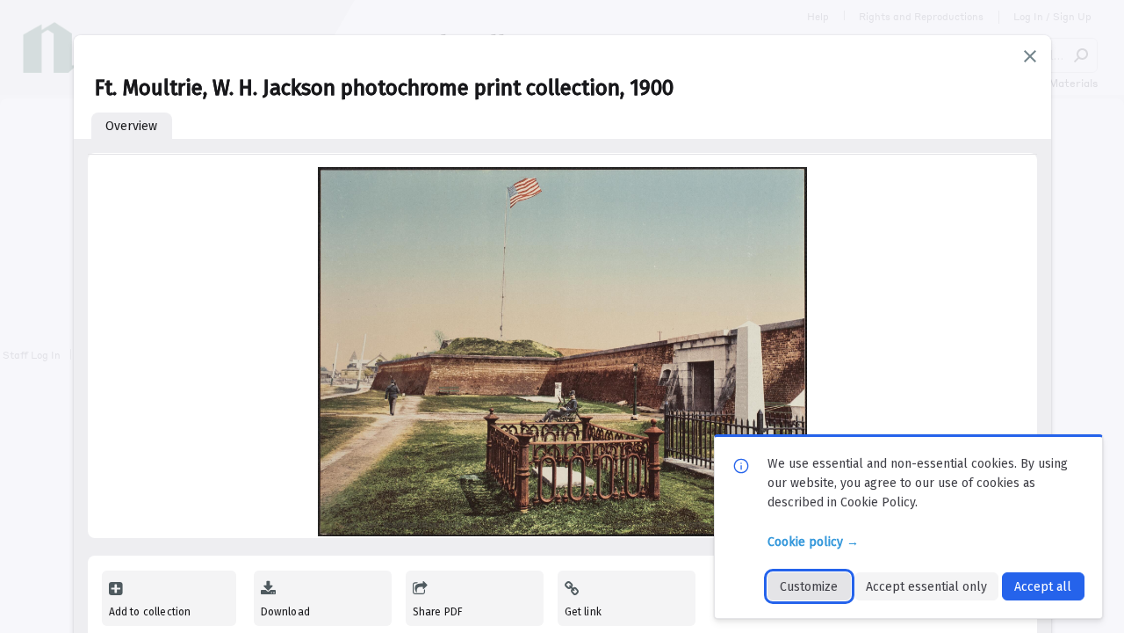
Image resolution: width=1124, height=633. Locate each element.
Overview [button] (131, 126)
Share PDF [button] (438, 612)
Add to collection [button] (150, 612)
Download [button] (285, 612)
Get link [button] (583, 612)
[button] (1030, 56)
